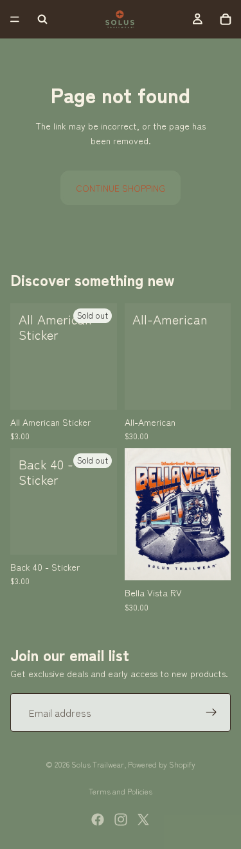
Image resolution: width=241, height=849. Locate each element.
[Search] (42, 19)
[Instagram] (121, 819)
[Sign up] (211, 712)
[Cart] (225, 19)
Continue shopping (120, 187)
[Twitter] (143, 819)
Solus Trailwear (97, 764)
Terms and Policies (120, 791)
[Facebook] (97, 819)
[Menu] (15, 19)
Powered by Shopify (161, 764)
